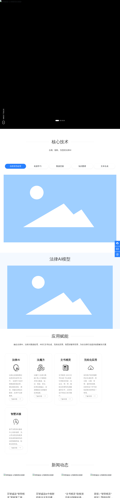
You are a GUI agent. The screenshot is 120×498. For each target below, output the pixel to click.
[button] (57, 120)
